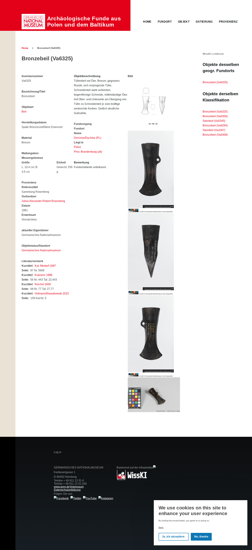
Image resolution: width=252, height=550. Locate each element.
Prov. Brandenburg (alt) (88, 151)
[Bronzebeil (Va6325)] (154, 104)
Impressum (77, 486)
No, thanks (201, 536)
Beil (24, 111)
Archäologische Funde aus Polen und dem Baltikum (84, 21)
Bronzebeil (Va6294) (215, 125)
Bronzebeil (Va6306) (215, 116)
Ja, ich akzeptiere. (173, 536)
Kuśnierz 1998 (43, 275)
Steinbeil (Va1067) (214, 130)
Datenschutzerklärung (67, 489)
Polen (77, 147)
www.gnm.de (62, 486)
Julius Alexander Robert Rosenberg (43, 201)
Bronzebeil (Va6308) (215, 134)
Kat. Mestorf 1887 (45, 265)
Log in (57, 452)
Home (25, 48)
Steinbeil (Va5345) (214, 120)
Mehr (161, 527)
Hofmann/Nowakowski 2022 (52, 293)
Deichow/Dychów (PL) (87, 137)
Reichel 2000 (43, 284)
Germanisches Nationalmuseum (41, 250)
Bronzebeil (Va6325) (215, 82)
